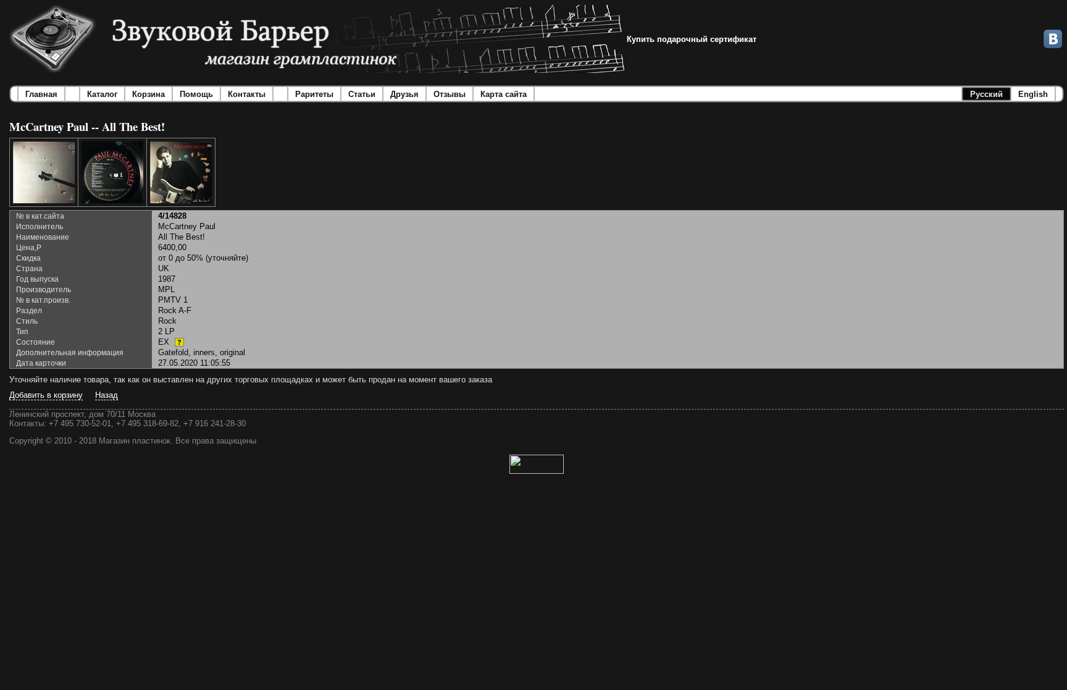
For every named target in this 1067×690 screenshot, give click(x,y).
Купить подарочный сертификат (691, 39)
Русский (986, 94)
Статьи (361, 94)
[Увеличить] (44, 172)
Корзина (148, 94)
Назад (106, 395)
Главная (41, 94)
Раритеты (314, 94)
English (1033, 94)
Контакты (247, 94)
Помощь (196, 94)
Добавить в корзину (46, 395)
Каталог (102, 94)
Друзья (404, 94)
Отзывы (449, 94)
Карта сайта (503, 94)
